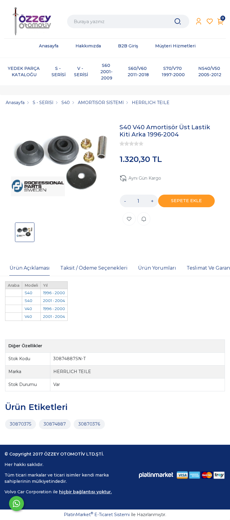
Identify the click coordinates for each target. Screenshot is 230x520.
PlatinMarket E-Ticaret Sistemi (97, 514)
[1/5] (121, 143)
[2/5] (124, 143)
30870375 (20, 424)
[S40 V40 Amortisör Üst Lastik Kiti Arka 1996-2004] (61, 166)
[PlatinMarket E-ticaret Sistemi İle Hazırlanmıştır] (156, 475)
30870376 (89, 424)
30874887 (55, 424)
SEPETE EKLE (186, 200)
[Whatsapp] (16, 503)
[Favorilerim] (210, 21)
